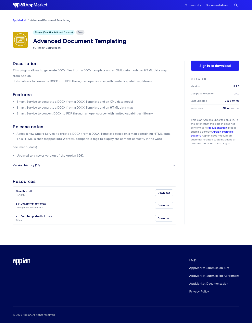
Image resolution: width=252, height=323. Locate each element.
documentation (217, 127)
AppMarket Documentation (208, 283)
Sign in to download (215, 65)
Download (164, 193)
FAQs (192, 260)
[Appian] (21, 261)
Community (193, 5)
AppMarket (19, 20)
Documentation (217, 5)
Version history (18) (26, 165)
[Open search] (235, 5)
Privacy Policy (199, 291)
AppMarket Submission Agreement (214, 276)
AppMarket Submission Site (209, 268)
